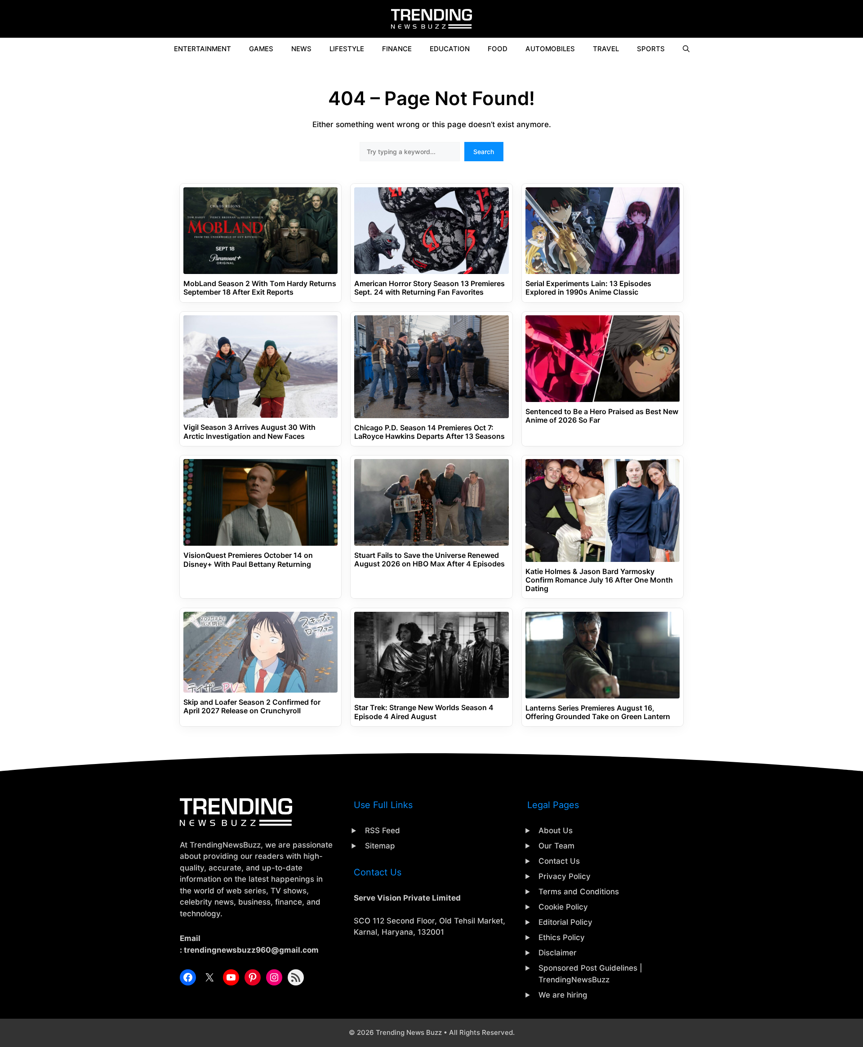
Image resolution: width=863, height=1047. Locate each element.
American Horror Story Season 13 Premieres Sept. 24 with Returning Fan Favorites (429, 287)
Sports (651, 48)
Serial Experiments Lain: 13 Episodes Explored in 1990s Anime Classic (588, 287)
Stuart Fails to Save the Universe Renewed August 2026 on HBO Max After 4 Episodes (429, 559)
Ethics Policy (561, 937)
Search (483, 151)
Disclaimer (557, 952)
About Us (555, 830)
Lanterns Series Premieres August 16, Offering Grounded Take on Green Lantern (597, 712)
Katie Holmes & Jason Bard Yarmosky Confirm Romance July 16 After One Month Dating (599, 580)
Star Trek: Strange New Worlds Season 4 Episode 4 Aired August (424, 711)
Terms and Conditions (578, 891)
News (301, 48)
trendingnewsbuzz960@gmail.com (251, 949)
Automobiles (550, 48)
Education (450, 48)
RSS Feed (382, 830)
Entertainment (202, 48)
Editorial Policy (565, 922)
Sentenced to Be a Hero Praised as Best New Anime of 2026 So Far (601, 415)
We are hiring (562, 994)
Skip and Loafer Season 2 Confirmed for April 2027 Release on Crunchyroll (251, 706)
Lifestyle (346, 48)
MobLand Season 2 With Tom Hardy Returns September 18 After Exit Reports (259, 287)
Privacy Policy (564, 876)
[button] (686, 49)
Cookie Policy (563, 906)
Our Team (556, 845)
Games (261, 48)
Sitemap (380, 845)
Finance (397, 48)
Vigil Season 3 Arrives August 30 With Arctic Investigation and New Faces (249, 431)
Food (497, 48)
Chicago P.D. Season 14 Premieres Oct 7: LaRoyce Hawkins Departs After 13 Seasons (429, 432)
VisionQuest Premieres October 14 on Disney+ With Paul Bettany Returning (248, 559)
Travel (606, 48)
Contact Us (559, 861)
